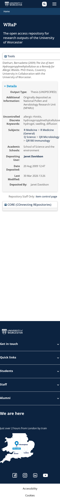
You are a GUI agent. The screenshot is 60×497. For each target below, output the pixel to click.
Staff (3, 384)
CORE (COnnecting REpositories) (29, 204)
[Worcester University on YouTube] (45, 476)
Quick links (8, 357)
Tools (11, 56)
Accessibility (30, 488)
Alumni (5, 398)
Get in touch (9, 344)
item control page (46, 196)
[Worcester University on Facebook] (14, 476)
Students (6, 371)
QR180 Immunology (38, 140)
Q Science (30, 137)
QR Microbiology (49, 137)
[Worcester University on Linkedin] (35, 476)
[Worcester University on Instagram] (25, 476)
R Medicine (30, 130)
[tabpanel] (30, 136)
